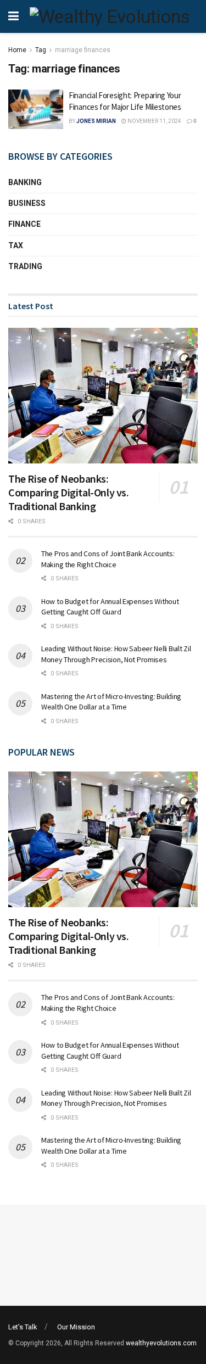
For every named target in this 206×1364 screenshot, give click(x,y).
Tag (40, 50)
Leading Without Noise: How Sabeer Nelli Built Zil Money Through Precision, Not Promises (116, 654)
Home (17, 50)
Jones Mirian (96, 121)
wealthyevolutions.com (161, 1343)
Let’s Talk (22, 1327)
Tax (15, 245)
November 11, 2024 (153, 121)
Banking (25, 182)
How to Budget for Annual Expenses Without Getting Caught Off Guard (110, 606)
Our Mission (76, 1327)
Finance (24, 224)
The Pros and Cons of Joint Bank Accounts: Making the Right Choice (108, 559)
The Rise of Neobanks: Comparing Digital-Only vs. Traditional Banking (68, 492)
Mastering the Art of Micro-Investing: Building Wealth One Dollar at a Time (111, 701)
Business (27, 203)
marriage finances (82, 50)
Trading (25, 266)
